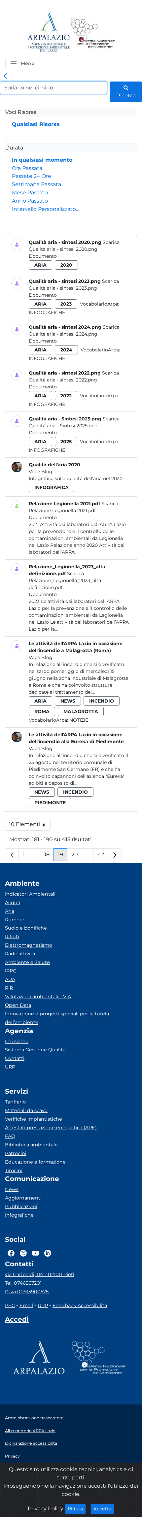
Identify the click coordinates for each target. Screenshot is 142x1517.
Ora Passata (27, 168)
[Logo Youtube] (35, 1253)
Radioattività (20, 954)
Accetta (103, 1508)
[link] (5, 76)
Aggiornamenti (23, 1198)
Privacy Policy (45, 1508)
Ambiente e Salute (27, 962)
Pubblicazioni (21, 1206)
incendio (101, 701)
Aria (9, 911)
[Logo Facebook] (11, 1253)
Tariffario (15, 1102)
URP (10, 1067)
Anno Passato (30, 201)
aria (40, 265)
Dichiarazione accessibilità (31, 1443)
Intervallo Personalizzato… (45, 209)
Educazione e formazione (35, 1162)
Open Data (18, 1005)
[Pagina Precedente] (12, 854)
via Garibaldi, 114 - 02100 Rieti (39, 1274)
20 (76, 856)
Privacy (12, 1456)
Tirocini (13, 1170)
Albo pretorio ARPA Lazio (30, 1430)
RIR (9, 988)
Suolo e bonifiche (26, 928)
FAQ (10, 1136)
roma (42, 711)
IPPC (10, 971)
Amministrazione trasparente (34, 1417)
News (11, 1189)
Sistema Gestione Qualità (35, 1050)
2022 (66, 396)
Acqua (12, 903)
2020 (66, 265)
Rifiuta (77, 1508)
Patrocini (15, 1153)
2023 (66, 304)
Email (26, 1305)
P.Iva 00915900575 (27, 1292)
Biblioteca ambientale (31, 1145)
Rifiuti (12, 937)
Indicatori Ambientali (30, 894)
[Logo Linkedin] (48, 1253)
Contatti (14, 1058)
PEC (10, 1305)
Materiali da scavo (26, 1110)
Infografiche (47, 312)
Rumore (14, 920)
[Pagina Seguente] (115, 854)
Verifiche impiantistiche (33, 1119)
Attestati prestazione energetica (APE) (51, 1128)
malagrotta (80, 711)
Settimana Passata (36, 184)
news (67, 701)
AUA (10, 979)
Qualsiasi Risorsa (36, 124)
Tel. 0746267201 (23, 1283)
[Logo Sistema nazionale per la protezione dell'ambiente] (93, 33)
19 (62, 856)
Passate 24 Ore (31, 176)
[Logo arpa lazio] (48, 33)
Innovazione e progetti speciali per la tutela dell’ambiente (57, 1018)
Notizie (78, 720)
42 (102, 856)
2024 (66, 350)
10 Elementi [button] (30, 826)
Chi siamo (16, 1041)
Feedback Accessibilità (80, 1305)
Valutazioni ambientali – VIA (38, 997)
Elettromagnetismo (28, 945)
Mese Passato (30, 192)
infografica (51, 487)
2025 (66, 442)
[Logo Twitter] (23, 1253)
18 (49, 856)
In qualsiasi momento (42, 160)
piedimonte (50, 803)
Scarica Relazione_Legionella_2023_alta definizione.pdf (65, 580)
